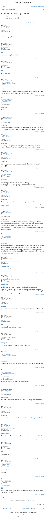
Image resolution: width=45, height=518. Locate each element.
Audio (6, 299)
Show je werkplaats (11, 391)
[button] (34, 22)
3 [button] (30, 22)
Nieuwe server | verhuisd (13, 261)
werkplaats (5, 397)
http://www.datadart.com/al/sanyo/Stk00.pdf (28, 418)
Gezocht (7, 408)
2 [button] (28, 22)
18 (7, 47)
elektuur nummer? (11, 83)
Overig (6, 259)
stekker (3, 306)
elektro (5, 25)
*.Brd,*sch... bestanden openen (14, 29)
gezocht (4, 470)
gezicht (8, 464)
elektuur (4, 89)
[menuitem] (3, 6)
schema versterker (11, 410)
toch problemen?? (11, 373)
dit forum (4, 285)
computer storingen (11, 337)
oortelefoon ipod (11, 301)
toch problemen (7, 379)
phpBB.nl (29, 514)
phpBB (17, 512)
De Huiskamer (8, 27)
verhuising (5, 266)
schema (4, 415)
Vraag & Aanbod (9, 82)
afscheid (9, 101)
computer (4, 343)
